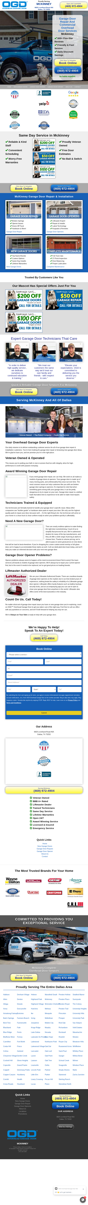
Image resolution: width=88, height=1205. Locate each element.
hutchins (34, 1009)
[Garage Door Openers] (64, 210)
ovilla (47, 1065)
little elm (34, 1075)
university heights (80, 1009)
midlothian (49, 1018)
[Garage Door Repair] (23, 210)
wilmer (75, 1060)
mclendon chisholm (52, 1004)
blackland (7, 1027)
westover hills (78, 1042)
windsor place (78, 1065)
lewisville (35, 1065)
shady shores (64, 1070)
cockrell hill (8, 1060)
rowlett (61, 1037)
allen (5, 999)
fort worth (21, 1042)
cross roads (8, 1084)
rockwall (62, 1032)
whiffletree (77, 1046)
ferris (19, 1032)
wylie (75, 1070)
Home (9, 87)
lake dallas (35, 1032)
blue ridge (7, 1032)
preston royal (64, 1004)
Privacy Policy (73, 700)
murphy (48, 1027)
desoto (20, 1004)
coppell (6, 1070)
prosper (62, 1018)
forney (19, 1037)
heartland (21, 1084)
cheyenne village (10, 1056)
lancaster (35, 1051)
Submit (44, 713)
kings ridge (35, 1027)
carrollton (7, 1042)
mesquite (48, 1013)
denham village (23, 994)
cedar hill (7, 1046)
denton (20, 999)
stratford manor (78, 994)
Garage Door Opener (55, 87)
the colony (77, 1004)
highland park (36, 999)
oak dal (48, 1046)
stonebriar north (65, 1084)
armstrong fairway (10, 1013)
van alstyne (77, 1023)
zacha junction (78, 1075)
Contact (78, 87)
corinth (6, 1079)
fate (18, 1027)
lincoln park (36, 1070)
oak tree (48, 1060)
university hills (78, 1013)
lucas (33, 1084)
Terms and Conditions (13, 703)
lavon (33, 1056)
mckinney (48, 999)
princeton (62, 1013)
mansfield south (51, 994)
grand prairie (22, 1065)
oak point (48, 1056)
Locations (22, 1111)
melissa (48, 1009)
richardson (63, 1027)
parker (47, 1075)
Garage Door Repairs (37, 87)
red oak (62, 1023)
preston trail (63, 1009)
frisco (19, 1046)
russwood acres (65, 1046)
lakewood (35, 1042)
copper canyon (9, 1075)
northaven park (51, 1042)
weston (75, 1037)
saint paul (63, 1051)
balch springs (8, 1018)
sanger (61, 1056)
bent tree (7, 1023)
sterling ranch (64, 1079)
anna (5, 1009)
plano (47, 1084)
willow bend (77, 1056)
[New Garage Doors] (23, 245)
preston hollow (64, 994)
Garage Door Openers (55, 232)
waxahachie (77, 1032)
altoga (5, 1004)
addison (6, 994)
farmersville (22, 1023)
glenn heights (22, 1060)
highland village (37, 1004)
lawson (34, 1060)
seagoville (63, 1065)
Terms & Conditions (27, 1147)
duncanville (21, 1009)
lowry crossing (37, 1079)
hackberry (21, 1075)
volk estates (77, 1027)
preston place (64, 999)
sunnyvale (77, 999)
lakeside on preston (39, 1037)
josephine (35, 1023)
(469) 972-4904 (73, 5)
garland (20, 1051)
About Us (69, 87)
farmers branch (23, 1018)
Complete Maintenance (55, 267)
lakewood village (38, 1046)
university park (78, 1018)
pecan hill (49, 1079)
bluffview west (8, 1037)
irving (33, 1018)
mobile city (49, 1023)
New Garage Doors (20, 87)
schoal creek (64, 1060)
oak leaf (48, 1051)
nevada (48, 1032)
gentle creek (22, 1056)
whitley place (78, 1051)
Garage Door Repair (14, 232)
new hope (49, 1037)
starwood (62, 1075)
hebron (34, 994)
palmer (47, 1070)
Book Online (68, 62)
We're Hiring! (65, 1126)
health (19, 1079)
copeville (7, 1065)
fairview (20, 1013)
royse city (63, 1042)
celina (5, 1051)
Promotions (22, 1114)
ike (32, 1013)
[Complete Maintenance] (64, 245)
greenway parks (23, 1070)
